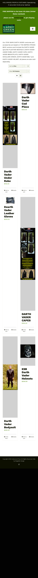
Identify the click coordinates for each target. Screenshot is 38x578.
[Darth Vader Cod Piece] (27, 88)
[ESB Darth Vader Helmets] (27, 351)
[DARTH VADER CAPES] (27, 254)
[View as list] (20, 75)
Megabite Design (19, 461)
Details (14, 190)
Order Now (24, 330)
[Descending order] (28, 66)
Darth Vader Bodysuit (10, 424)
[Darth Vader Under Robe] (10, 125)
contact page (18, 18)
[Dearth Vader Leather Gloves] (10, 200)
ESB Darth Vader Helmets (27, 373)
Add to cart (7, 191)
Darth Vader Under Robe (8, 176)
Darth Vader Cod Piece (25, 102)
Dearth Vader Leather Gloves (9, 211)
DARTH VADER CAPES (26, 317)
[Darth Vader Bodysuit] (10, 377)
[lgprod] (9, 25)
